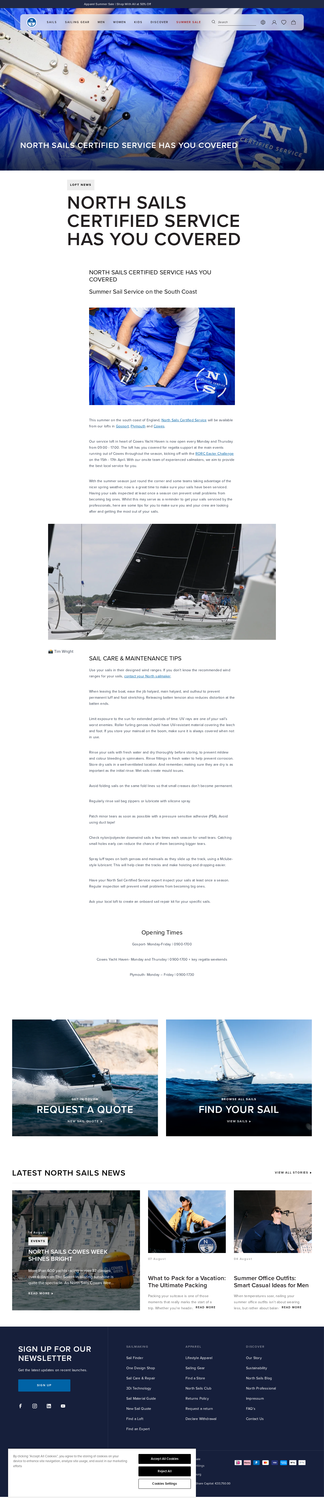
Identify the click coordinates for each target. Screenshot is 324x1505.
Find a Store (195, 1378)
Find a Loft (134, 1419)
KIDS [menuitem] (138, 22)
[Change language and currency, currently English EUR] (263, 22)
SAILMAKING (137, 1347)
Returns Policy (197, 1398)
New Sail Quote (138, 1409)
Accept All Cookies (164, 1459)
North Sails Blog (259, 1378)
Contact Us (255, 1419)
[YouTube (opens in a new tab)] (64, 1407)
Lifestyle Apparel (199, 1358)
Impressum (255, 1398)
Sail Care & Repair (140, 1378)
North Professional (261, 1388)
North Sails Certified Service (184, 420)
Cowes (159, 426)
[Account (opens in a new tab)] (274, 22)
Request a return (199, 1409)
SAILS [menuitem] (52, 22)
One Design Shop (140, 1368)
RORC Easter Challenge (214, 454)
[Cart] (293, 22)
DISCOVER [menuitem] (159, 22)
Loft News (80, 185)
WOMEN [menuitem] (119, 22)
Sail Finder (134, 1358)
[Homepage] (32, 22)
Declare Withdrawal (201, 1419)
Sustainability (256, 1368)
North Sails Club (198, 1388)
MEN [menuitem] (101, 22)
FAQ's (250, 1409)
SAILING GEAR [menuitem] (77, 22)
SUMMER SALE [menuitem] (188, 22)
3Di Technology (138, 1388)
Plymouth (138, 426)
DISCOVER (255, 1347)
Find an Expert (138, 1429)
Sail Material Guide (141, 1398)
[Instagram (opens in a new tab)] (35, 1407)
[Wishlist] (284, 22)
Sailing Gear (195, 1368)
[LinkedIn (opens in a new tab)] (50, 1407)
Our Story (254, 1358)
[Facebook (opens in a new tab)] (21, 1407)
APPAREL (193, 1347)
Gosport (122, 426)
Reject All (164, 1471)
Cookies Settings (164, 1484)
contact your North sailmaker (147, 676)
